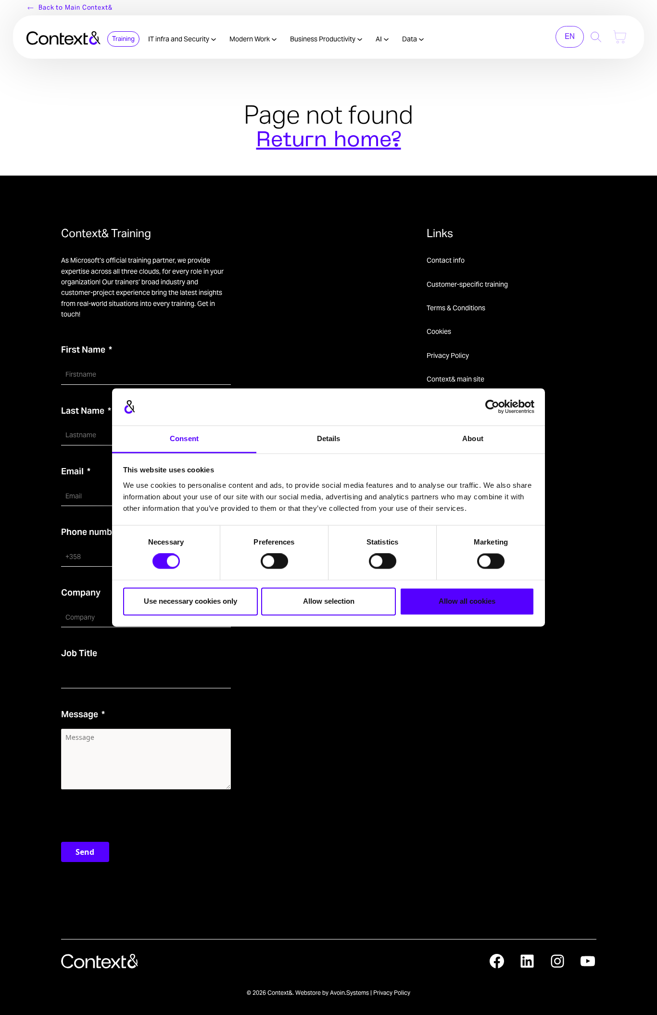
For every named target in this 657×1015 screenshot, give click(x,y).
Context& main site (455, 379)
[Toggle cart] (620, 37)
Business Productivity (323, 39)
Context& (279, 992)
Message (79, 714)
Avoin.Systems (349, 992)
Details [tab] (329, 438)
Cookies (439, 331)
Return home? (328, 141)
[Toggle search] (596, 37)
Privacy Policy (448, 355)
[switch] (274, 561)
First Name (83, 349)
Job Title (79, 653)
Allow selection (328, 601)
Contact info (446, 260)
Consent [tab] (184, 438)
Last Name (82, 410)
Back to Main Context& (75, 7)
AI (379, 39)
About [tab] (472, 438)
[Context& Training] (63, 36)
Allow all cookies (467, 601)
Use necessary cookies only (190, 601)
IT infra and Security (179, 39)
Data (410, 39)
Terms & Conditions (456, 308)
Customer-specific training (467, 284)
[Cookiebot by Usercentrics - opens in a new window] (492, 407)
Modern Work (250, 39)
